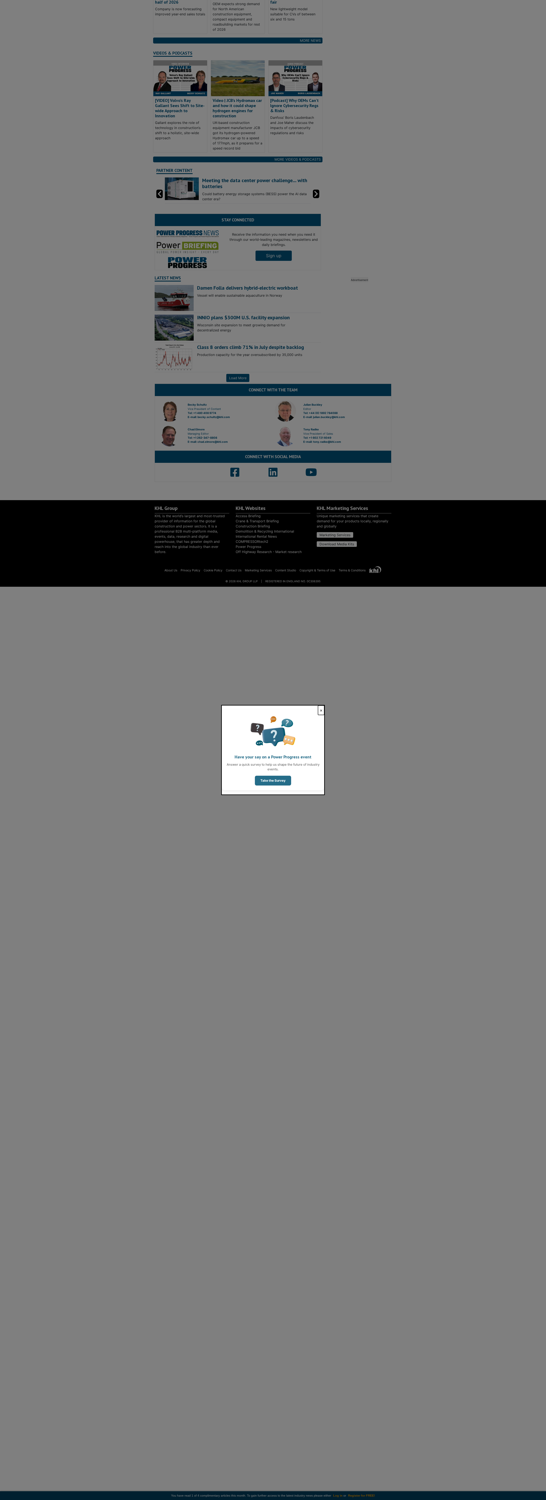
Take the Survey (273, 780)
